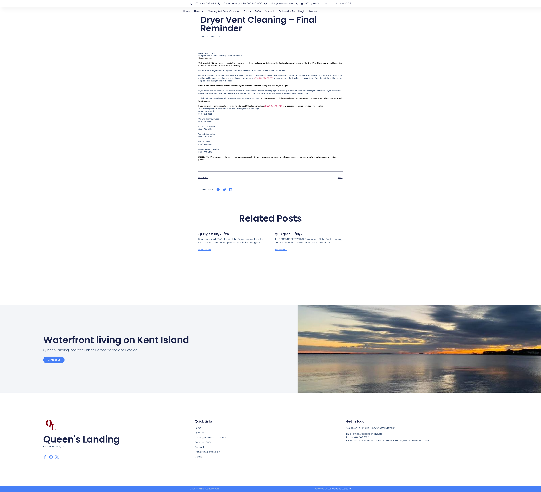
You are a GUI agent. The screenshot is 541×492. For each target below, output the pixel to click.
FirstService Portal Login (292, 11)
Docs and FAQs (252, 11)
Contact (269, 11)
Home (186, 11)
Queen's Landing (81, 439)
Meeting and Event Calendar (224, 11)
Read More (204, 249)
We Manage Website (339, 488)
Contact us (54, 359)
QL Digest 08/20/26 (213, 234)
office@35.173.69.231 (263, 78)
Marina (313, 11)
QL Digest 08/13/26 (289, 234)
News (197, 11)
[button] (218, 189)
